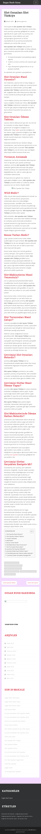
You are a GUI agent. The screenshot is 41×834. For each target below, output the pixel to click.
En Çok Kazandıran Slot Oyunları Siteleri (17, 713)
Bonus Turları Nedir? (12, 543)
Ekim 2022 (10, 678)
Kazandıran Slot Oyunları (12, 563)
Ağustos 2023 (11, 659)
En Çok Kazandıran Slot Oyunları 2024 (17, 717)
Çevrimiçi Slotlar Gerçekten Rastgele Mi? (19, 555)
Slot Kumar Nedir (10, 709)
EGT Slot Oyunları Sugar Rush (14, 760)
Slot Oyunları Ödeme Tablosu (15, 536)
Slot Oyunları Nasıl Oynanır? (14, 534)
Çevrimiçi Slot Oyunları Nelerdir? (15, 549)
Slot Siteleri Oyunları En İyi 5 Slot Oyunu (17, 729)
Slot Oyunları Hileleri (11, 744)
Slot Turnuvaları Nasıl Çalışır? (14, 547)
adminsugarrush (22, 21)
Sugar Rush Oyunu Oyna (12, 702)
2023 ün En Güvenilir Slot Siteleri (15, 721)
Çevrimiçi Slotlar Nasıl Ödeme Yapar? (17, 551)
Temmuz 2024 (11, 651)
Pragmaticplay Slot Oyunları (28, 571)
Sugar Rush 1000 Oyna (12, 698)
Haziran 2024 (11, 655)
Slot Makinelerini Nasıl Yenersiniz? (16, 545)
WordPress (31, 830)
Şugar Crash (8, 768)
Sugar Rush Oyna (11, 2)
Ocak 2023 (10, 670)
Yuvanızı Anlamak (11, 538)
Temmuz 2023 (11, 663)
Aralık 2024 (10, 643)
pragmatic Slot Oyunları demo (13, 565)
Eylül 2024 (10, 647)
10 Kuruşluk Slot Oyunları (13, 772)
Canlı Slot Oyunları (10, 764)
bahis (17, 130)
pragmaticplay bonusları (12, 571)
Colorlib (12, 830)
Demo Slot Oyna (10, 737)
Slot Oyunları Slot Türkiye (13, 740)
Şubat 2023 (10, 667)
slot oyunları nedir (10, 574)
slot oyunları (14, 455)
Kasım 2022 (10, 674)
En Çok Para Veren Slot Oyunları (15, 752)
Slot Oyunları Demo (11, 748)
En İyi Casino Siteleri (11, 725)
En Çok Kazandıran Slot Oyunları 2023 (17, 733)
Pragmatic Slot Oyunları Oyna (13, 568)
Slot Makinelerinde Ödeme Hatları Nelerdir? (20, 553)
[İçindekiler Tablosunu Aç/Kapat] (31, 531)
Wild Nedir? (9, 540)
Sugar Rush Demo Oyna (12, 706)
